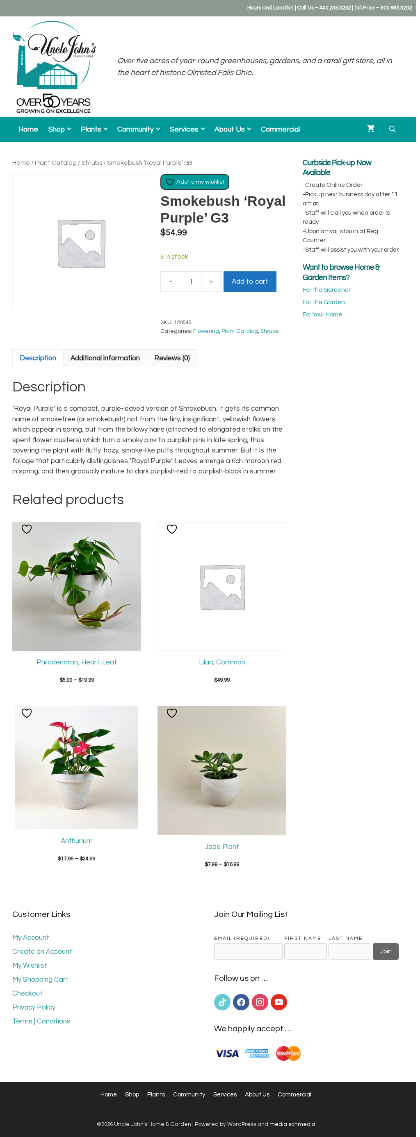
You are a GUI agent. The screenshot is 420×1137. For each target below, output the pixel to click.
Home (28, 129)
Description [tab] (38, 358)
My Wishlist (29, 965)
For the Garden (324, 302)
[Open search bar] (393, 129)
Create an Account (42, 951)
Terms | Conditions (41, 1021)
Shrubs (92, 162)
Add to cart (250, 281)
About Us (230, 129)
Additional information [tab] (105, 358)
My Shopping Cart (40, 979)
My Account (30, 937)
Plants (91, 129)
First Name (302, 938)
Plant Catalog (56, 162)
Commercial (280, 129)
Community (135, 129)
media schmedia (292, 1124)
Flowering (206, 331)
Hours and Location (270, 8)
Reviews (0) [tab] (172, 358)
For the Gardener (327, 290)
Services (184, 129)
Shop (56, 129)
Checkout (27, 993)
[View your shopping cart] (371, 129)
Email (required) (241, 938)
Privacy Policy (33, 1007)
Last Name (346, 938)
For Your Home (322, 315)
